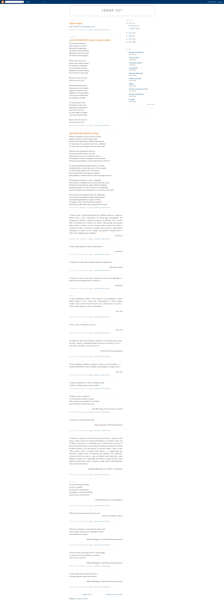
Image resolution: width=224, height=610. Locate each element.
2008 (131, 39)
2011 (131, 23)
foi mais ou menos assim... (139, 89)
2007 (131, 42)
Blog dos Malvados (136, 73)
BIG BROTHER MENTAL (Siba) (84, 133)
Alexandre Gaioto (135, 63)
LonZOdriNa (133, 68)
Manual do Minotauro (136, 52)
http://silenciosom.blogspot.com (82, 26)
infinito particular (135, 78)
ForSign (132, 99)
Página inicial (87, 594)
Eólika (131, 84)
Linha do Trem (134, 57)
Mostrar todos (151, 104)
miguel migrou (75, 23)
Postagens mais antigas (114, 594)
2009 (131, 36)
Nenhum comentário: (102, 30)
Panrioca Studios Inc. (137, 94)
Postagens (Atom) (81, 599)
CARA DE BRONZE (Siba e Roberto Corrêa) (89, 40)
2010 (131, 33)
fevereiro (133, 26)
